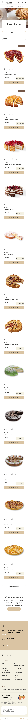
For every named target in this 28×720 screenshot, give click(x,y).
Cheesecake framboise (10, 74)
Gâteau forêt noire (9, 209)
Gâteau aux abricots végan (11, 119)
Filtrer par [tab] (14, 33)
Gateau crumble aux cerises (11, 344)
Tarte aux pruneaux (9, 524)
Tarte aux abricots (8, 569)
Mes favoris (19, 2)
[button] (14, 82)
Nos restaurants (6, 679)
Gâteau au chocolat (9, 434)
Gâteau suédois (8, 389)
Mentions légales (6, 672)
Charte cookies (18, 668)
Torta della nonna (8, 254)
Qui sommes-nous (6, 664)
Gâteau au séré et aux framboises (12, 164)
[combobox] (14, 6)
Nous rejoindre (5, 675)
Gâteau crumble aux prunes (11, 299)
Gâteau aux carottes (9, 479)
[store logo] (7, 2)
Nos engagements (18, 672)
